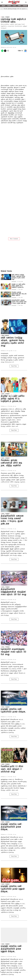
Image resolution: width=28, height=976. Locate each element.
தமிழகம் (3, 5)
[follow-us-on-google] (25, 50)
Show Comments (14, 238)
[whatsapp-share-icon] (2, 51)
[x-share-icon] (5, 51)
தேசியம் (9, 5)
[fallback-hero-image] (6, 277)
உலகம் (14, 5)
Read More (14, 366)
